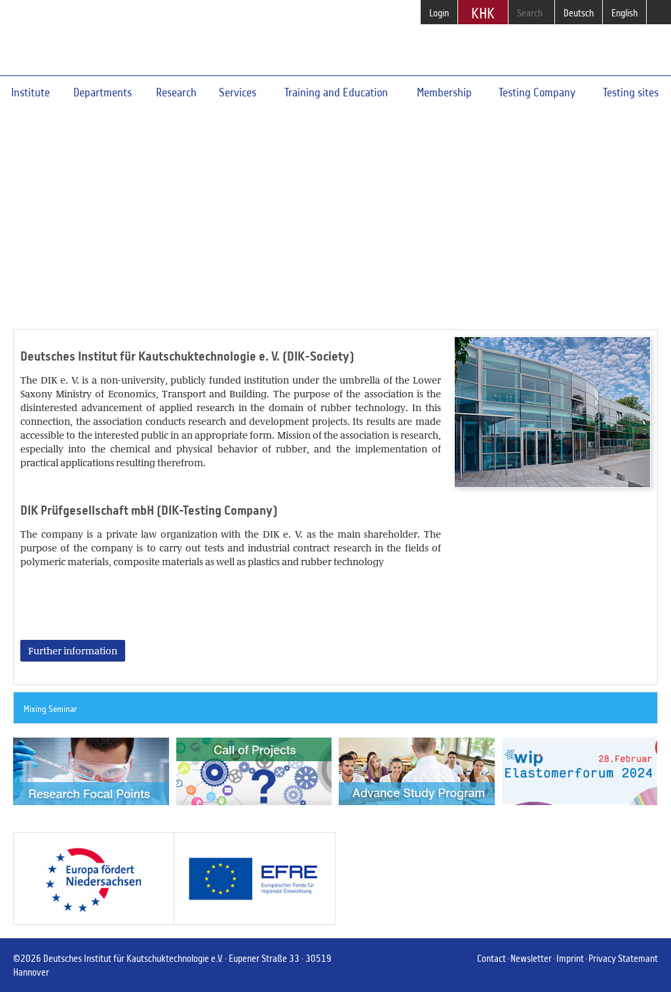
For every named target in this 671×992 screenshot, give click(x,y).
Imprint (570, 958)
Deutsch (579, 12)
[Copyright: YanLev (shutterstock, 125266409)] (90, 771)
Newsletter (531, 958)
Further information (95, 212)
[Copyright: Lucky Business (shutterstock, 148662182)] (415, 771)
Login (439, 12)
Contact (491, 958)
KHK (483, 13)
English (624, 12)
